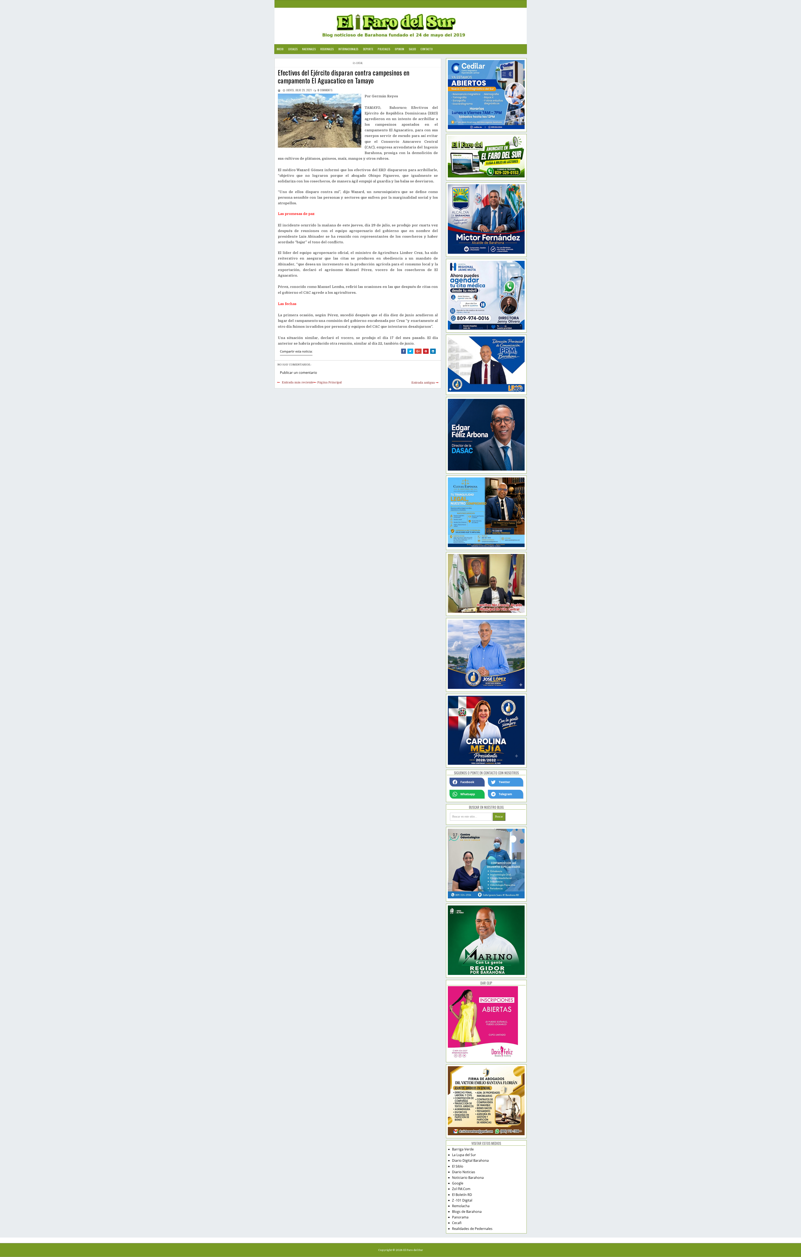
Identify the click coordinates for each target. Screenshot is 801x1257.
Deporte (368, 49)
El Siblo (457, 1166)
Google (457, 1183)
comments (324, 90)
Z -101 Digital (462, 1200)
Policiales (384, 49)
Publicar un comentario (298, 372)
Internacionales (348, 49)
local (359, 63)
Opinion (399, 49)
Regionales (327, 49)
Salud (412, 49)
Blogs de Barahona (467, 1211)
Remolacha (461, 1206)
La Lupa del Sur (464, 1155)
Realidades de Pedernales (472, 1228)
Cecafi (456, 1223)
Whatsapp (467, 794)
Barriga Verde (463, 1149)
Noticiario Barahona (468, 1177)
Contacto (427, 49)
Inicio (280, 49)
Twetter (504, 782)
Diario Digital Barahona (470, 1160)
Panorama (460, 1217)
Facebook (467, 782)
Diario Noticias (463, 1172)
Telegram (505, 794)
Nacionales (309, 49)
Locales (293, 49)
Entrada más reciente (298, 382)
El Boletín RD (462, 1194)
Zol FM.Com (461, 1189)
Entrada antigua (423, 382)
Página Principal (329, 382)
